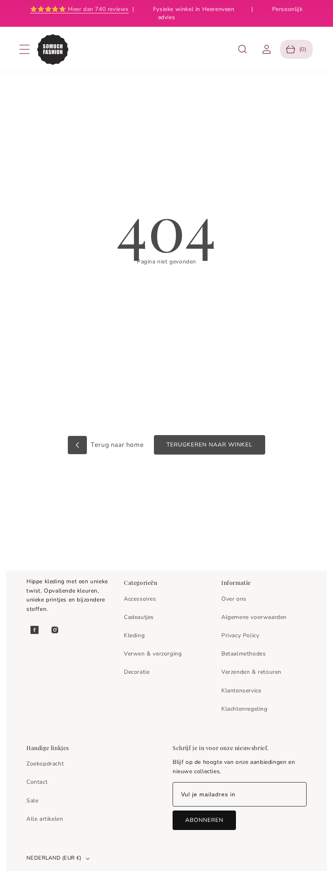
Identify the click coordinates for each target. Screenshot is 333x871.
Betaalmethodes (243, 654)
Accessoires (140, 599)
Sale (32, 800)
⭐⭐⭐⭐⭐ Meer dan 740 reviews (79, 9)
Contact (37, 782)
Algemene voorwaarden (254, 617)
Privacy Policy (240, 635)
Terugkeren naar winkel (209, 444)
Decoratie (136, 672)
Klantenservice (241, 690)
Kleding (134, 635)
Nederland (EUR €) (54, 858)
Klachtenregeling (244, 709)
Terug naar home (116, 444)
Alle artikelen (44, 819)
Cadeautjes (139, 617)
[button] (24, 49)
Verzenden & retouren (251, 672)
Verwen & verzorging (153, 654)
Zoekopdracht (45, 764)
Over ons (234, 599)
